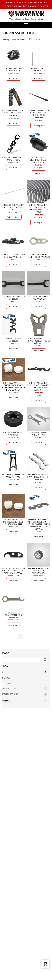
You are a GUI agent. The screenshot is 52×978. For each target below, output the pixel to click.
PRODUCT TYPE (9, 688)
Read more (38, 173)
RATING (6, 700)
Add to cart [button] (13, 78)
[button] (45, 964)
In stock (8, 683)
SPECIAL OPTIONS (10, 694)
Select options (39, 125)
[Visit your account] (6, 12)
